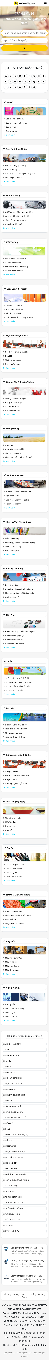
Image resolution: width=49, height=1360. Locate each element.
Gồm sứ (8, 830)
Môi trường (12, 242)
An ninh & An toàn (13, 1044)
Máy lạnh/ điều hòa (14, 309)
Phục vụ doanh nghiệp (15, 1095)
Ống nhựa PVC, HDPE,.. (15, 923)
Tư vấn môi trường (13, 262)
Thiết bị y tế (10, 1012)
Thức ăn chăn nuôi (13, 453)
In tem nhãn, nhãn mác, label (18, 686)
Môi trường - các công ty (15, 258)
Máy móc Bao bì (12, 966)
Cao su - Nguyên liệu (15, 864)
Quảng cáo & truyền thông (20, 382)
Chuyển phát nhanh (13, 177)
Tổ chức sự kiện (12, 406)
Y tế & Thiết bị (13, 988)
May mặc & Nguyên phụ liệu (17, 1135)
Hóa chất (10, 615)
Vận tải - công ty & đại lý (15, 165)
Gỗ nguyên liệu (11, 771)
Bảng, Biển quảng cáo (14, 402)
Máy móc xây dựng (13, 958)
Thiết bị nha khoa (12, 1016)
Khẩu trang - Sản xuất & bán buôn (19, 593)
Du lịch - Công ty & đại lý (16, 724)
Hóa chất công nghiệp (14, 635)
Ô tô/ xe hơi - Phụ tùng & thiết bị (19, 212)
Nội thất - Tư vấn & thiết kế (16, 352)
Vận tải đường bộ (12, 169)
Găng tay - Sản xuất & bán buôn (19, 589)
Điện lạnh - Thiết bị (14, 305)
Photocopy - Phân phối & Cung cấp (20, 542)
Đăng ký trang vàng (27, 1247)
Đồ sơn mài (10, 826)
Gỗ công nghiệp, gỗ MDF (16, 783)
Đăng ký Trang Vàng (15, 1294)
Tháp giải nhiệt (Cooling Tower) (19, 317)
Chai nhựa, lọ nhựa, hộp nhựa (18, 915)
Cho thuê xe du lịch (13, 733)
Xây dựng (9, 1225)
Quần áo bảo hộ (12, 597)
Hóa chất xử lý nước (13, 639)
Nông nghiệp (12, 428)
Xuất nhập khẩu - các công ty (18, 491)
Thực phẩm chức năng (14, 1008)
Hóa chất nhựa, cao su (14, 643)
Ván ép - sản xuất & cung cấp (17, 775)
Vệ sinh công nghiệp (14, 270)
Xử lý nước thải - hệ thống (16, 266)
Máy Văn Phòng (12, 538)
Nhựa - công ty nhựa (14, 911)
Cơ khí (8, 1067)
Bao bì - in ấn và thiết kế (16, 123)
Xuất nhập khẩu (15, 475)
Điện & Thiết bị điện (13, 1078)
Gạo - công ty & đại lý (14, 449)
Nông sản (9, 445)
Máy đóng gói (11, 962)
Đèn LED (9, 356)
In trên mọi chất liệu (14, 690)
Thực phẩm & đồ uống (15, 1203)
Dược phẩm (10, 1004)
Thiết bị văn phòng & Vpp (19, 522)
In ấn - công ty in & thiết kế (17, 678)
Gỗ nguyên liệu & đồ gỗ (18, 755)
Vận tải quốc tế (12, 495)
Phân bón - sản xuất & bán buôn (19, 457)
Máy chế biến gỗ (12, 970)
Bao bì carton (11, 131)
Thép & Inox (10, 1191)
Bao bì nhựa (11, 127)
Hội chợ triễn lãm (12, 410)
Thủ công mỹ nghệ (15, 801)
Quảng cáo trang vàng (27, 1260)
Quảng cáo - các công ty (15, 398)
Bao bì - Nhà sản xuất (15, 118)
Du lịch (10, 708)
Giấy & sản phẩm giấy (14, 1112)
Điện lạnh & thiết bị (17, 288)
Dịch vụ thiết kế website (26, 1275)
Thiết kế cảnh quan (13, 360)
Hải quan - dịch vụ (13, 503)
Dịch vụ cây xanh (12, 364)
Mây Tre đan (10, 822)
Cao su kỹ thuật (12, 872)
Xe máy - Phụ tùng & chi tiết (17, 216)
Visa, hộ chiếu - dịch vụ (15, 737)
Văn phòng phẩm (12, 550)
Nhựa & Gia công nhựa (18, 894)
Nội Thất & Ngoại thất (17, 335)
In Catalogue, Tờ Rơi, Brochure (19, 682)
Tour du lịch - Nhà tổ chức (16, 728)
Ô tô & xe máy (13, 195)
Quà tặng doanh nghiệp (15, 1174)
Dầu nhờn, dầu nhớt (14, 224)
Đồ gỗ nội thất (11, 779)
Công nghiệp (10, 1072)
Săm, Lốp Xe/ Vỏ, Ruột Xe (16, 220)
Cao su (10, 848)
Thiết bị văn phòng (13, 546)
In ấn (9, 661)
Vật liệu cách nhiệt (13, 313)
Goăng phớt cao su (14, 876)
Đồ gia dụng (10, 1089)
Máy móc (10, 941)
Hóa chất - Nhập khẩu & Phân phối (20, 631)
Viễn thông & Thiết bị (14, 1219)
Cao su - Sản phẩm (14, 868)
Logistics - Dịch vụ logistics (17, 500)
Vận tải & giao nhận (16, 149)
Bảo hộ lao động (14, 568)
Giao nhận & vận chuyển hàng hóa (20, 173)
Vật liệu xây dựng (12, 1214)
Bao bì (10, 102)
